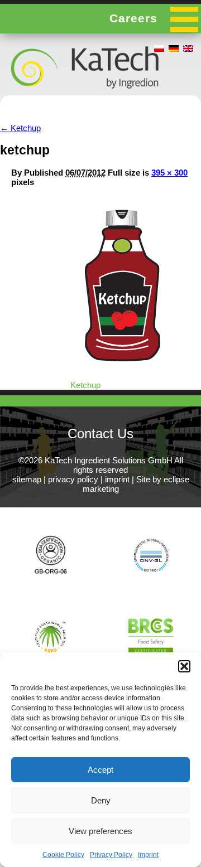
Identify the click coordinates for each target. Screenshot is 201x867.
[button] (184, 666)
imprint (117, 479)
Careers (133, 18)
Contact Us (100, 433)
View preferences (100, 831)
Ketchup (20, 128)
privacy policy (73, 479)
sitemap (26, 479)
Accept (100, 769)
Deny (101, 800)
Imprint (148, 855)
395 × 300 (169, 172)
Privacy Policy (111, 855)
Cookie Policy (63, 855)
